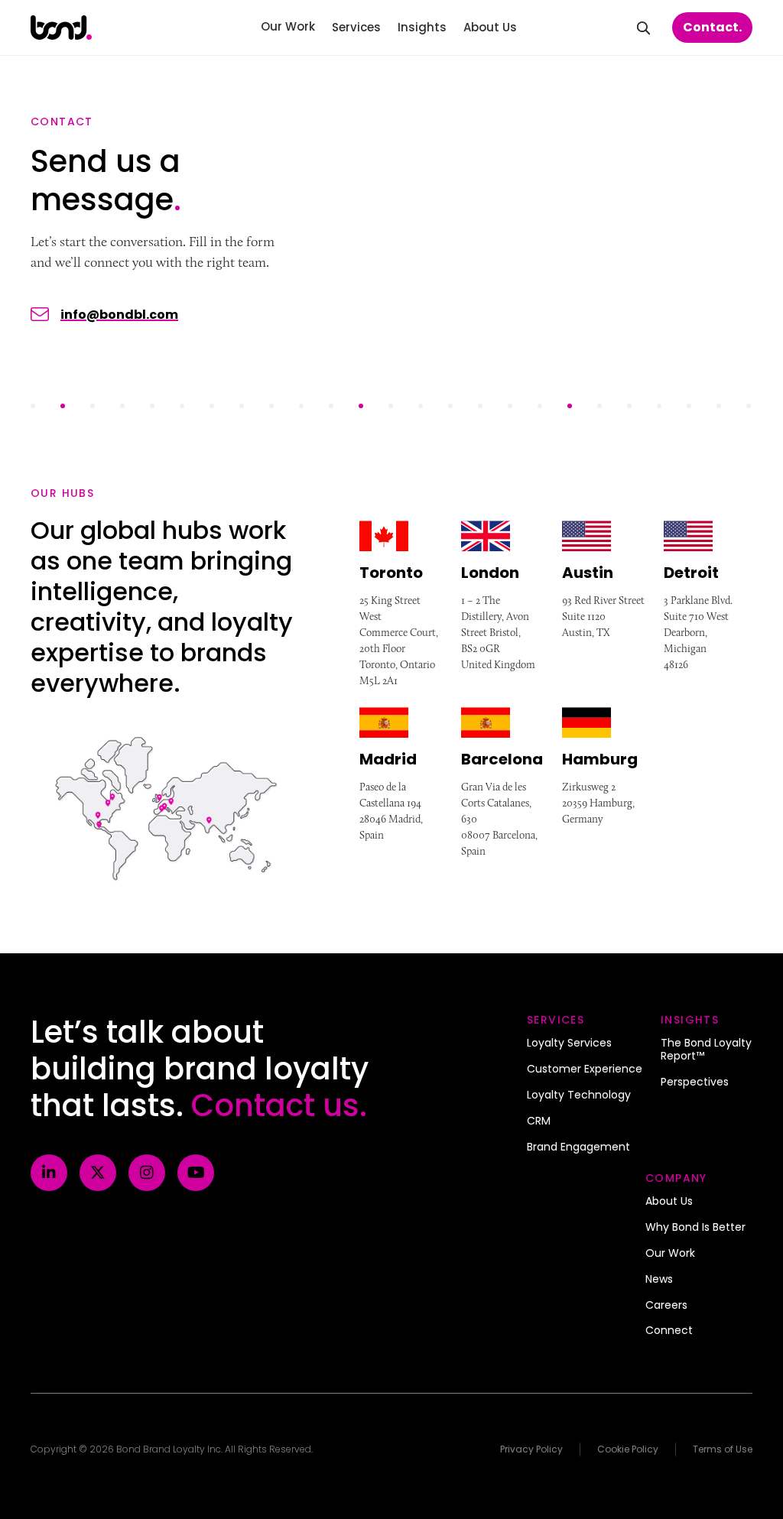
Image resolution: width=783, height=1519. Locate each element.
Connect (669, 1331)
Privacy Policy (531, 1449)
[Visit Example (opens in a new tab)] (49, 1172)
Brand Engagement (578, 1147)
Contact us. (279, 1105)
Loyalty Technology (579, 1095)
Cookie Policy (627, 1449)
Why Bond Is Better (695, 1228)
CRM (539, 1121)
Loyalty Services (569, 1043)
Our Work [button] (288, 26)
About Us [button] (490, 27)
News (659, 1280)
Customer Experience (584, 1069)
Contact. (712, 27)
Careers (666, 1306)
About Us (669, 1202)
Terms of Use (722, 1449)
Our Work (670, 1254)
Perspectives (695, 1082)
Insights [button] (422, 27)
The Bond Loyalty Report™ (706, 1050)
